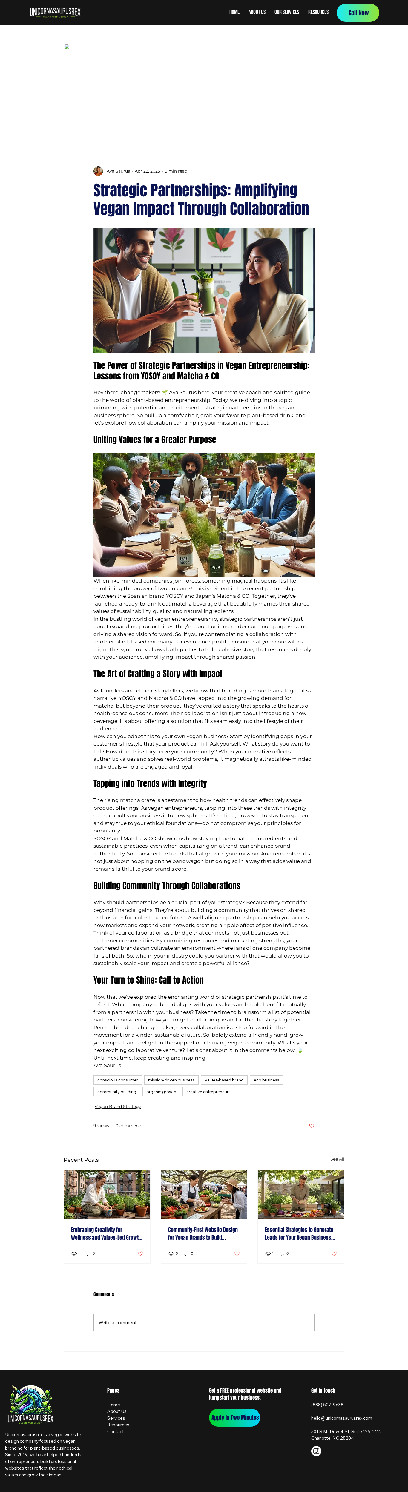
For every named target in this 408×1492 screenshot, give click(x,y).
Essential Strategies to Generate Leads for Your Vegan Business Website (299, 1233)
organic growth (161, 1091)
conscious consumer (117, 1080)
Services (116, 1418)
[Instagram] (316, 1451)
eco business (266, 1080)
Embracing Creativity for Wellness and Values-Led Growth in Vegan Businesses (106, 1233)
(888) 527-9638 (327, 1405)
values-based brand (224, 1080)
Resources (118, 1425)
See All (337, 1159)
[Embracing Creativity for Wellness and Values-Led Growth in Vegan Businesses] (107, 1194)
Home (113, 1405)
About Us (117, 1411)
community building (116, 1091)
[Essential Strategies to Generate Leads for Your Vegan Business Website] (301, 1194)
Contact (115, 1431)
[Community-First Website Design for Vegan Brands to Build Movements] (204, 1194)
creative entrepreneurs (208, 1091)
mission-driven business (171, 1080)
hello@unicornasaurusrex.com (341, 1418)
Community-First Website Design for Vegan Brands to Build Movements (203, 1233)
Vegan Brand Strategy (118, 1106)
